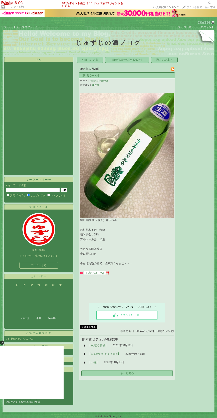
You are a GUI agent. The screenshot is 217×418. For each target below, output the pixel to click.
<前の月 (25, 318)
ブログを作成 (194, 7)
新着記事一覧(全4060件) (127, 59)
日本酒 (95, 84)
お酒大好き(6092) (98, 80)
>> (166, 7)
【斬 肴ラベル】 (90, 75)
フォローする (38, 265)
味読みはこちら (96, 272)
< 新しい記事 (90, 59)
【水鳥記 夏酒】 (98, 345)
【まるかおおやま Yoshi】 (104, 353)
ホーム (7, 27)
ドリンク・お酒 (15, 6)
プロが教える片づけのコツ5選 (23, 401)
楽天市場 (210, 7)
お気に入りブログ (38, 333)
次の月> (52, 318)
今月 (38, 318)
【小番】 (93, 362)
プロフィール (30, 27)
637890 (204, 22)
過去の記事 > (164, 59)
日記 (16, 27)
